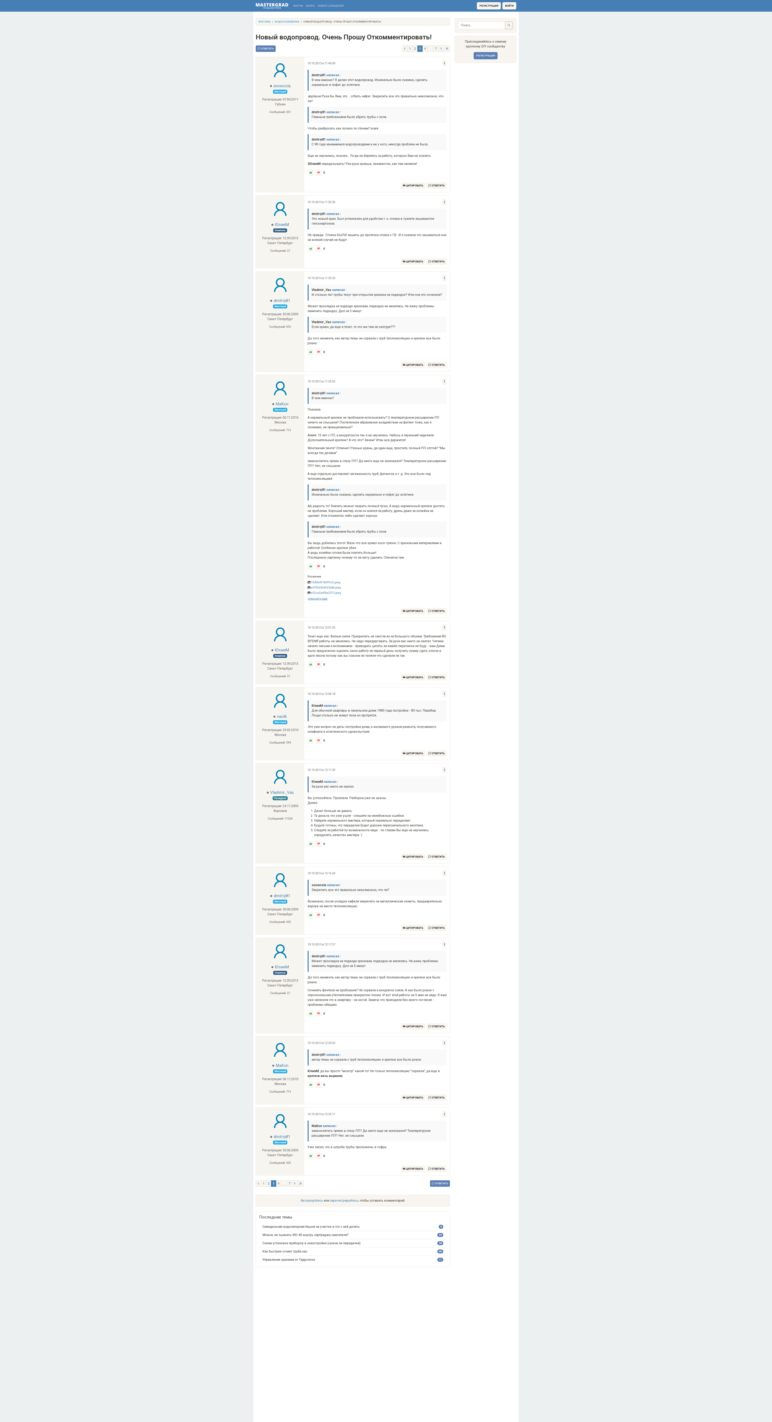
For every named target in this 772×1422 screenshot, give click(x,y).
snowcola (282, 85)
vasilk (282, 716)
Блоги (310, 5)
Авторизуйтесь (312, 1200)
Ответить (267, 48)
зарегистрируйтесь (344, 1200)
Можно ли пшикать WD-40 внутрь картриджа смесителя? (305, 1235)
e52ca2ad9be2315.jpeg (326, 592)
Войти (509, 5)
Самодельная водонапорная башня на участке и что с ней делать (311, 1227)
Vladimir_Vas (282, 792)
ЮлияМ (282, 224)
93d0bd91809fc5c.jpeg (325, 582)
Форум (298, 5)
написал (332, 75)
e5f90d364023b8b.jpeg (326, 587)
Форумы (264, 21)
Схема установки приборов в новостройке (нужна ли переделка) (311, 1243)
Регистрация (488, 5)
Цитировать (414, 185)
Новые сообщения (331, 5)
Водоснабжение (287, 21)
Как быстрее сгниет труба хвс (284, 1251)
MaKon (282, 404)
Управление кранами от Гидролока (288, 1260)
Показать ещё (317, 598)
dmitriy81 (282, 300)
